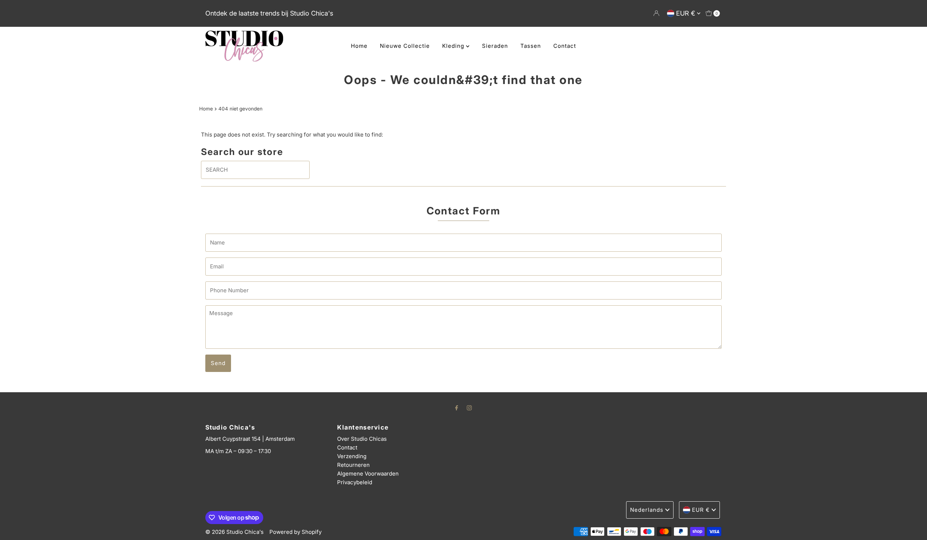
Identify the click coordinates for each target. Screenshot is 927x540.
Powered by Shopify (295, 531)
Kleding (454, 45)
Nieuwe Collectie (405, 45)
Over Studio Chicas (362, 438)
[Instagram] (469, 407)
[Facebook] (456, 407)
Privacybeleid (354, 482)
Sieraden (495, 45)
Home (359, 45)
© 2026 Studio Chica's (234, 531)
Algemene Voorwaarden (368, 473)
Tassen (530, 45)
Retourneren (353, 464)
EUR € (686, 13)
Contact (564, 45)
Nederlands (646, 509)
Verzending (351, 456)
